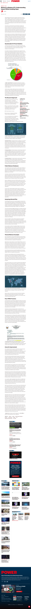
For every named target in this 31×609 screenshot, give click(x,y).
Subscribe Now (15, 476)
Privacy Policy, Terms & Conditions (5, 598)
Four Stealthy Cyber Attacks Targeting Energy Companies (15, 488)
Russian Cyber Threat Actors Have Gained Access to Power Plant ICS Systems (25, 509)
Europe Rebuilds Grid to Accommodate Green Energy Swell (24, 116)
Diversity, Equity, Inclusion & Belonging (6, 599)
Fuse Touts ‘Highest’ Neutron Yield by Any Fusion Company (5, 514)
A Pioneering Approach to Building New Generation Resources (27, 518)
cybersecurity (10, 417)
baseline (6, 417)
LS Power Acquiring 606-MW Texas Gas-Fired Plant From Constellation (5, 542)
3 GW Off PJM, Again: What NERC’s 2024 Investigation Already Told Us (5, 523)
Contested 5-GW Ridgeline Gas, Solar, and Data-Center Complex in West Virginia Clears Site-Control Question (5, 488)
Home (1, 2)
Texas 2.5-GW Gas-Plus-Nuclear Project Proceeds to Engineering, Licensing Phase (5, 505)
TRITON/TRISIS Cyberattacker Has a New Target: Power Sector (25, 489)
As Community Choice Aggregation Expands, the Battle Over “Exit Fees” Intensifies (25, 109)
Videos (11, 450)
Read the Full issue (15, 520)
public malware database (18, 416)
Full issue (21, 100)
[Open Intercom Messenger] (29, 607)
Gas (1, 540)
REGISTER (10, 447)
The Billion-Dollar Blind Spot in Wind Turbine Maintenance (5, 497)
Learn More (19, 591)
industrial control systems (8, 418)
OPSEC (14, 417)
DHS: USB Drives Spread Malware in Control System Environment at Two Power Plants (15, 499)
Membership (6, 596)
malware (10, 416)
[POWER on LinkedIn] (7, 581)
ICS (16, 417)
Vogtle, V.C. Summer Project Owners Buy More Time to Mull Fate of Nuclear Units (24, 103)
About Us (2, 597)
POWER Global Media (13, 458)
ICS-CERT (14, 418)
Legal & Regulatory (23, 107)
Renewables (21, 114)
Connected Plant (5, 2)
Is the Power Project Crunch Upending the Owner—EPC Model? (14, 518)
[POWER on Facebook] (4, 581)
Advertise (2, 596)
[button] (1, 1)
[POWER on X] (6, 581)
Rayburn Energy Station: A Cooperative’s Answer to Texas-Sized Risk (20, 518)
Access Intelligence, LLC (13, 604)
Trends (2, 549)
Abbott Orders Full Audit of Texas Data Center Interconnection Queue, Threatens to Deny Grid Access (5, 561)
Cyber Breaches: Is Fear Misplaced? (25, 498)
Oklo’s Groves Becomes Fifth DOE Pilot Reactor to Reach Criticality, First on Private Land (5, 551)
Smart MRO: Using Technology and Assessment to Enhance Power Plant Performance (14, 439)
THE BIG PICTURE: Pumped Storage (24, 106)
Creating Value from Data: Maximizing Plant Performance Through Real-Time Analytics (15, 430)
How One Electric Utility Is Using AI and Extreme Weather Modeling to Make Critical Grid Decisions (15, 445)
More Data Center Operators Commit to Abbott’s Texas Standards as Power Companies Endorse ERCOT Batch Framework (5, 533)
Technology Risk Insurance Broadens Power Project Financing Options (24, 112)
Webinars (11, 421)
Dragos (13, 416)
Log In (29, 1)
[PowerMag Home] (15, 1)
